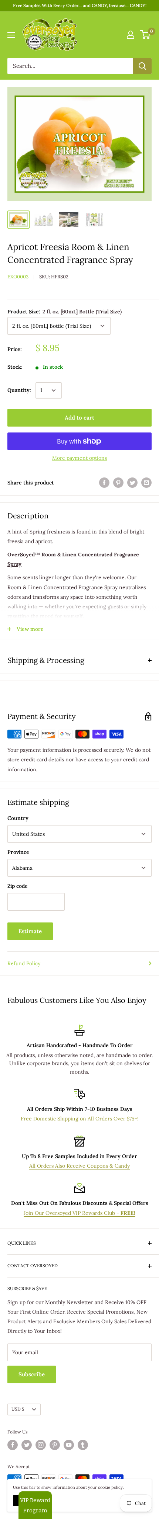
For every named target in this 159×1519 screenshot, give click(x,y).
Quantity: (19, 390)
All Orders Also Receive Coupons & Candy (79, 1165)
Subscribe (31, 1374)
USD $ (17, 1409)
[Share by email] (146, 482)
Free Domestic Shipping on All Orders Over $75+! (80, 1118)
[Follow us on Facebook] (12, 1445)
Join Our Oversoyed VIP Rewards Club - (79, 1213)
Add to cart (79, 417)
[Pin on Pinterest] (118, 482)
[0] (145, 34)
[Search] (142, 66)
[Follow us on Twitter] (26, 1445)
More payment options (79, 458)
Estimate (30, 931)
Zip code (17, 886)
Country (17, 818)
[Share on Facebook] (104, 482)
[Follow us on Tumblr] (83, 1445)
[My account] (130, 35)
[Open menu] (11, 35)
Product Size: (64, 311)
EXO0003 (17, 277)
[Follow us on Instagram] (40, 1445)
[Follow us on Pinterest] (55, 1445)
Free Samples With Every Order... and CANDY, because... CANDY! (79, 5)
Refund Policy (23, 963)
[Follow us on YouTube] (69, 1445)
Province (18, 852)
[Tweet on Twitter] (132, 482)
